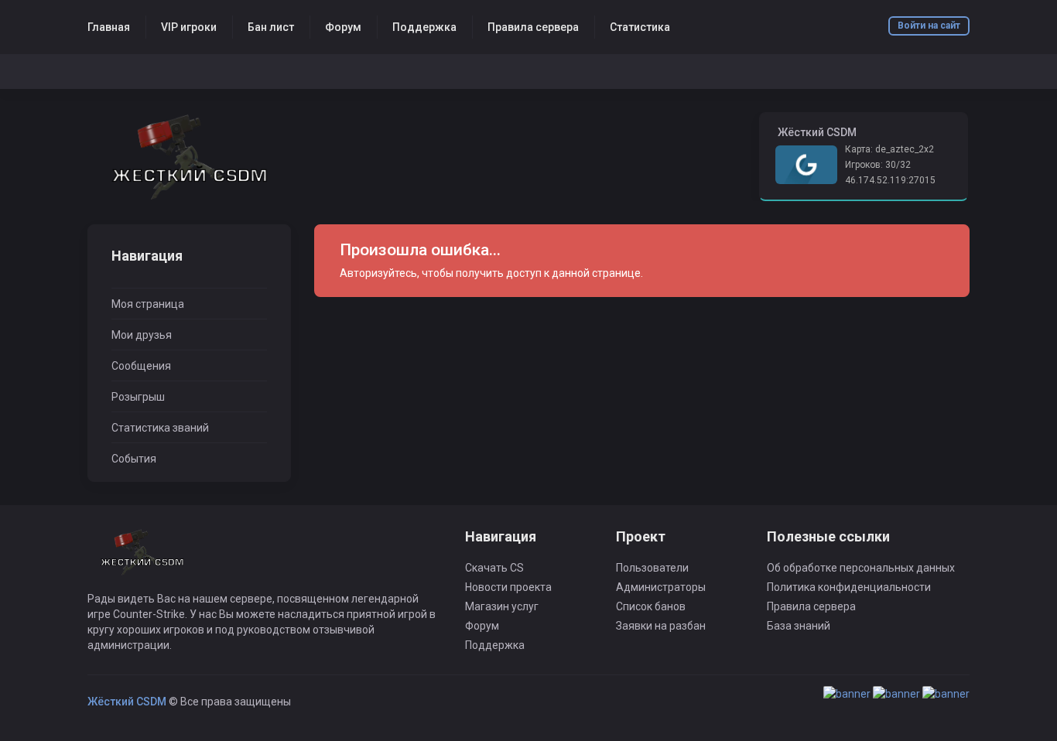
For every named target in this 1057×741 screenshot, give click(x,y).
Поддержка (424, 27)
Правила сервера (533, 27)
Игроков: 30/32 (878, 164)
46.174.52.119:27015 (890, 180)
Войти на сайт (929, 25)
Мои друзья (141, 335)
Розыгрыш (138, 397)
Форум (343, 27)
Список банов (651, 606)
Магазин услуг (502, 606)
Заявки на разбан (661, 626)
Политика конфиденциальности (849, 587)
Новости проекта (508, 587)
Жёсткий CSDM (126, 701)
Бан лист (271, 27)
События (133, 458)
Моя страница (147, 304)
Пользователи (652, 568)
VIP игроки (189, 27)
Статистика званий (160, 428)
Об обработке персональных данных (861, 568)
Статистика (640, 27)
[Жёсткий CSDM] (189, 156)
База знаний (798, 626)
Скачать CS (494, 568)
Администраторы (661, 587)
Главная (108, 27)
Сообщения (141, 366)
